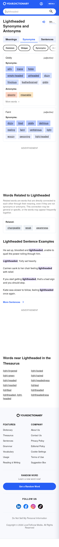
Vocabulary (8, 451)
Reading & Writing (11, 462)
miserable (26, 94)
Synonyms (29, 39)
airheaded (33, 75)
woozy (11, 136)
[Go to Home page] (16, 3)
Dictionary (8, 429)
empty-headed (15, 75)
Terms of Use (37, 456)
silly (10, 69)
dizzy (47, 75)
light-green (9, 375)
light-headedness (40, 380)
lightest (35, 385)
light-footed (37, 370)
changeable (14, 227)
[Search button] (51, 11)
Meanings (11, 39)
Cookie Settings (38, 451)
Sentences (47, 39)
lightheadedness (40, 395)
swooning (25, 136)
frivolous (12, 82)
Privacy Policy (37, 440)
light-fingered (10, 370)
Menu (52, 3)
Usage (6, 456)
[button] (41, 3)
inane (20, 69)
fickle (31, 69)
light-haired (37, 375)
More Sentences (11, 302)
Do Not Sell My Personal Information (29, 518)
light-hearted (9, 385)
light (49, 129)
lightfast (7, 390)
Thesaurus (8, 435)
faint (22, 129)
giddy (45, 82)
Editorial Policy (38, 446)
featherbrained (29, 82)
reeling (11, 129)
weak (28, 227)
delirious (43, 123)
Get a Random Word (29, 486)
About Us (35, 429)
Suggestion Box (38, 462)
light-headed (42, 136)
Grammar (7, 446)
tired (20, 123)
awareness (42, 227)
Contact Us (36, 435)
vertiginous (36, 129)
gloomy (11, 94)
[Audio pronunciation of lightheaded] (43, 22)
